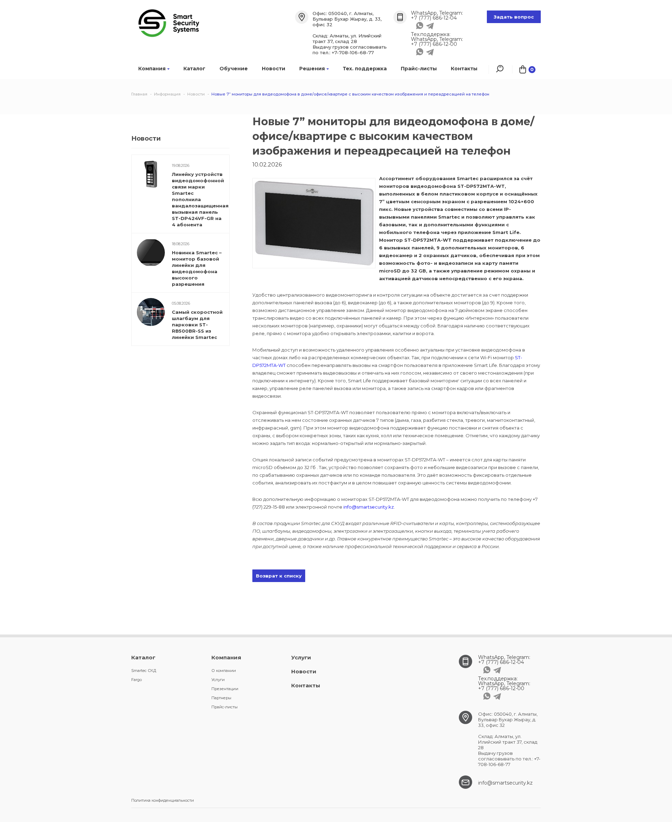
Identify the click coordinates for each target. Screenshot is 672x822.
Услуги (218, 679)
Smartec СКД (143, 670)
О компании (223, 670)
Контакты (464, 68)
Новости (273, 68)
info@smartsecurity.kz (368, 507)
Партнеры (221, 697)
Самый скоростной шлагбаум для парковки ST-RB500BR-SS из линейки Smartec (197, 324)
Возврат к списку (279, 576)
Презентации (224, 688)
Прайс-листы (419, 68)
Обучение (233, 68)
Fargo (136, 679)
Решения (312, 68)
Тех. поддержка (365, 68)
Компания (152, 68)
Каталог (194, 68)
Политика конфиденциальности (162, 800)
